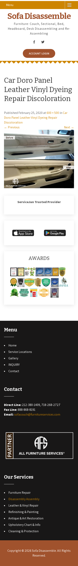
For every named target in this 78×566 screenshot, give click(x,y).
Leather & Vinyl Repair (23, 505)
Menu (9, 5)
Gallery (13, 358)
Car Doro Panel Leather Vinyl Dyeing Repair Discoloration (35, 118)
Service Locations (20, 352)
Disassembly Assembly (23, 499)
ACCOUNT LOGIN (39, 53)
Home (12, 345)
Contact (13, 371)
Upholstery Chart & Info (24, 525)
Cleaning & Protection (23, 531)
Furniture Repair (19, 492)
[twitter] (42, 42)
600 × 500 (53, 113)
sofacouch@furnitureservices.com (37, 414)
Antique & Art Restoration (25, 518)
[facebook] (34, 42)
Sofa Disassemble (39, 16)
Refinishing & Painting (23, 512)
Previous (12, 127)
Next (69, 127)
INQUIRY (14, 365)
